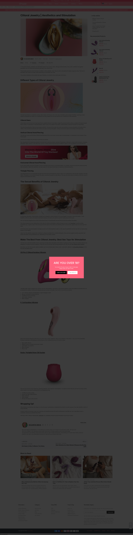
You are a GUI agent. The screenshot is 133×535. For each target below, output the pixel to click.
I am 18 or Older (61, 272)
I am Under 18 (72, 272)
